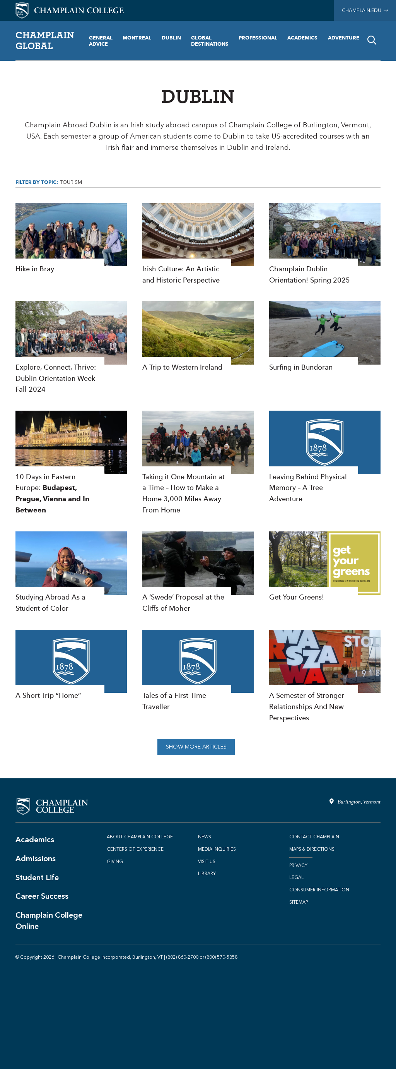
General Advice (101, 40)
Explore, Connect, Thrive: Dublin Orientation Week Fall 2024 (71, 348)
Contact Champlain (314, 836)
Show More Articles (196, 747)
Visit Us (206, 861)
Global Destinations (210, 40)
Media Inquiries (217, 849)
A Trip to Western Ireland (198, 337)
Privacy (298, 865)
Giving (115, 861)
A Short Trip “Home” (71, 665)
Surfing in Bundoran (325, 337)
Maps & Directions (312, 849)
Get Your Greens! (325, 567)
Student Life (37, 877)
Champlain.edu (363, 10)
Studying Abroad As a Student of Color (71, 572)
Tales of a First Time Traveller (198, 671)
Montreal (137, 37)
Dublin (171, 37)
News (204, 836)
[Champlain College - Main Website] (69, 10)
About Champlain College (140, 836)
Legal (296, 877)
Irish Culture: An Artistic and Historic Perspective (198, 244)
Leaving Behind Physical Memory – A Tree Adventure (325, 458)
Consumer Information (319, 890)
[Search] (372, 40)
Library (207, 873)
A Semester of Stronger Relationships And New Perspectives (325, 677)
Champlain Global (44, 40)
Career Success (41, 896)
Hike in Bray (71, 239)
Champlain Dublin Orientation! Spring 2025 (325, 244)
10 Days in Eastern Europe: (71, 463)
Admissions (35, 858)
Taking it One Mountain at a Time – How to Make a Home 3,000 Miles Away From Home (198, 463)
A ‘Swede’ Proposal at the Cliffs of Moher (198, 572)
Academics (302, 37)
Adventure (343, 37)
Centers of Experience (135, 849)
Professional (258, 37)
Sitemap (298, 902)
